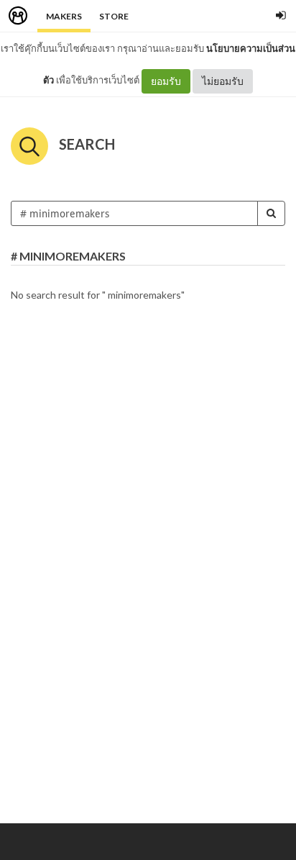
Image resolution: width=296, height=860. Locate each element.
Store (114, 16)
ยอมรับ (166, 81)
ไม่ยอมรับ (223, 81)
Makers (64, 16)
